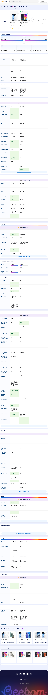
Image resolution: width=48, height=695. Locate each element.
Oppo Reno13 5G (14, 22)
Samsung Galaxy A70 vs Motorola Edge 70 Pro (8, 661)
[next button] (46, 638)
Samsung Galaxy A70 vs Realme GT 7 (41, 661)
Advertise (28, 677)
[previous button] (2, 638)
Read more (46, 8)
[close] (18, 13)
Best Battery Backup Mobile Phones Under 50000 (24, 520)
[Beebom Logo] (4, 1)
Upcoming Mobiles (9, 3)
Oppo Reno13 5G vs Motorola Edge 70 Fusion (8, 642)
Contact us (23, 677)
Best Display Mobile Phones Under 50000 (24, 172)
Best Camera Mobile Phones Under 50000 (24, 491)
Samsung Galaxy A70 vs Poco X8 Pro (25, 661)
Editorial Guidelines (24, 679)
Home (1, 666)
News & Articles (30, 3)
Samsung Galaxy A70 (24, 23)
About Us (13, 677)
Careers (18, 677)
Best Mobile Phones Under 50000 (24, 256)
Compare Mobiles (17, 3)
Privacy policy (34, 677)
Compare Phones (6, 666)
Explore (2, 3)
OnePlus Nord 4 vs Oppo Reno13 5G (41, 642)
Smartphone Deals (39, 3)
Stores (45, 3)
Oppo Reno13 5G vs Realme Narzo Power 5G (25, 642)
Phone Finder (24, 3)
